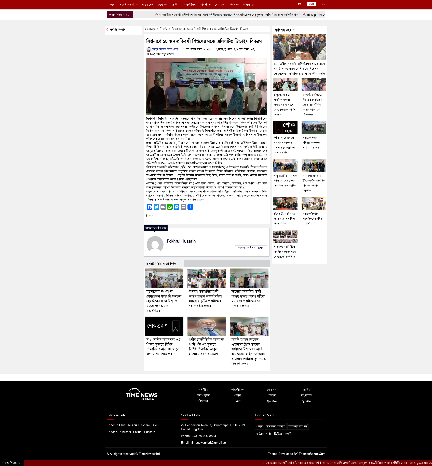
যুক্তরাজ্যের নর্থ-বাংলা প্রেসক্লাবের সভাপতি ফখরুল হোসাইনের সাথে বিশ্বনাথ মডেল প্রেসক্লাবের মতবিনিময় (163, 301)
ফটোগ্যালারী (263, 434)
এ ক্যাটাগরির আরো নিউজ (161, 263)
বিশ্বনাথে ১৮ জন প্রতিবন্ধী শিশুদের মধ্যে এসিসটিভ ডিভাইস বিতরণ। (210, 29)
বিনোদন (203, 401)
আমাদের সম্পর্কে (298, 426)
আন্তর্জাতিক (189, 4)
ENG (311, 4)
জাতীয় (175, 4)
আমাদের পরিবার (275, 426)
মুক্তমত (306, 401)
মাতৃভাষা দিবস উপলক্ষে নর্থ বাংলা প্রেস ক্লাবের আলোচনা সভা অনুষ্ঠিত (286, 180)
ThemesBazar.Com (312, 454)
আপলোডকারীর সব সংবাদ (250, 247)
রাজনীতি (205, 4)
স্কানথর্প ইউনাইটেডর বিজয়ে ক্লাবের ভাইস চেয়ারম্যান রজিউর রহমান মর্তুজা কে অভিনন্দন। (312, 104)
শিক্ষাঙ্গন (234, 4)
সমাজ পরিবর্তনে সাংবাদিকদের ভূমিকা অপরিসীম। (313, 218)
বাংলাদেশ (147, 4)
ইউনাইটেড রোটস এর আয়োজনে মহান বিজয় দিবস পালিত (284, 218)
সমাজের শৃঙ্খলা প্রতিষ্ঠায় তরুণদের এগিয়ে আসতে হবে (312, 142)
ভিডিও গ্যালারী (283, 434)
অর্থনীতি (203, 389)
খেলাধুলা (220, 4)
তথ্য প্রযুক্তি (203, 395)
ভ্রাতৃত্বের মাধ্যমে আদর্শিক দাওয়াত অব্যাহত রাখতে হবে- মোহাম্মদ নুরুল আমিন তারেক (284, 104)
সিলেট (163, 29)
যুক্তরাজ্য (162, 4)
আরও (246, 4)
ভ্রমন (237, 401)
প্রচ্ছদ (111, 4)
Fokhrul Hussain (181, 241)
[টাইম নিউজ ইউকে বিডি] (142, 394)
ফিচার (272, 395)
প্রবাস (237, 395)
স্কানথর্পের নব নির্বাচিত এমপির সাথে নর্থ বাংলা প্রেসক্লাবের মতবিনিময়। (285, 251)
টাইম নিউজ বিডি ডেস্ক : (166, 49)
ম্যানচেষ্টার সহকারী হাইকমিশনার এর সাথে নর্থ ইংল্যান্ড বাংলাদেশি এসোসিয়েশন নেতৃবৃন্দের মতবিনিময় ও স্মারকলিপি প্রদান (210, 15)
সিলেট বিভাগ (126, 4)
